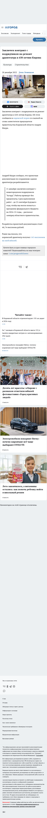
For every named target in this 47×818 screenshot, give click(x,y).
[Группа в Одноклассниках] (7, 686)
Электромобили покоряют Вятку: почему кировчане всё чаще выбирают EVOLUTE (19, 347)
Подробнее (39, 755)
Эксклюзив (5, 33)
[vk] (20, 266)
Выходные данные (8, 738)
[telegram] (27, 266)
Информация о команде (10, 710)
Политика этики (7, 718)
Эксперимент (15, 33)
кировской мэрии (21, 118)
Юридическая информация (11, 734)
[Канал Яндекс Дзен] (12, 106)
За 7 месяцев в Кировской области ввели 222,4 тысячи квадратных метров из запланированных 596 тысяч (22, 334)
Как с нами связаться (9, 723)
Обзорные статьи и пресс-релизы (13, 706)
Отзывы (5, 702)
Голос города (26, 33)
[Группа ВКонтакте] (12, 102)
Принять (39, 40)
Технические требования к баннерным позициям (17, 726)
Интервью (36, 33)
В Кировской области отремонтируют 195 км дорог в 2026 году (23, 321)
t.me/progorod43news (18, 253)
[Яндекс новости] (34, 102)
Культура (7, 64)
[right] (45, 33)
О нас (4, 699)
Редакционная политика (10, 730)
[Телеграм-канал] (10, 686)
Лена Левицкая (26, 72)
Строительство (22, 64)
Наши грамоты (7, 714)
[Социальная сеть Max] (34, 106)
